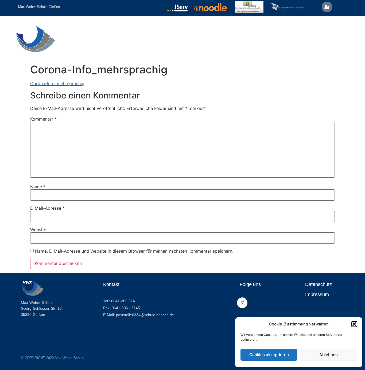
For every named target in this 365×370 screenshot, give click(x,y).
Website (38, 230)
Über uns (106, 35)
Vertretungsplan (276, 35)
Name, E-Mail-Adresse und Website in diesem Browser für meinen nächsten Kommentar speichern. (134, 251)
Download (240, 35)
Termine (181, 35)
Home (80, 35)
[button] (354, 324)
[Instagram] (242, 302)
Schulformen (144, 35)
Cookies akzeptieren (269, 354)
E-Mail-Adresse (47, 208)
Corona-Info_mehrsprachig (57, 83)
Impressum (317, 294)
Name (37, 187)
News (308, 35)
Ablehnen (328, 354)
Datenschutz (318, 284)
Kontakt (207, 35)
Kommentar (43, 119)
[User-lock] (327, 7)
